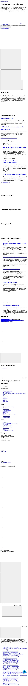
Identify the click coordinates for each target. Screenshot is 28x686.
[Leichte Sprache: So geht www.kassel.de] (10, 38)
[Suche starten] (12, 611)
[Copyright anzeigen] (13, 112)
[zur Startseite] (5, 28)
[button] (14, 189)
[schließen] (11, 632)
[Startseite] (10, 561)
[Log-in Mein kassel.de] (11, 64)
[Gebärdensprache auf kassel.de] (10, 48)
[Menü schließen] (11, 598)
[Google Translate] (11, 54)
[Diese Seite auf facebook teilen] (13, 331)
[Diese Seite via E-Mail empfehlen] (13, 351)
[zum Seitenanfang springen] (11, 358)
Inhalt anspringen (4, 1)
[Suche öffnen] (11, 74)
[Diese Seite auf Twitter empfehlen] (13, 341)
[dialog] (14, 15)
